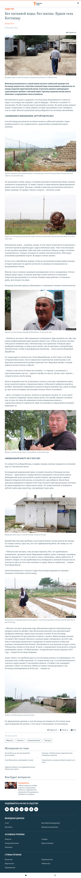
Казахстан (9, 859)
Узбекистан (45, 863)
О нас (7, 823)
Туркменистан (23, 783)
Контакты (8, 827)
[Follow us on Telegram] (22, 809)
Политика (8, 847)
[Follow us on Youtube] (7, 809)
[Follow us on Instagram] (12, 809)
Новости (8, 839)
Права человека (47, 843)
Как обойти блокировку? (50, 823)
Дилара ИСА (9, 24)
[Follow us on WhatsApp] (26, 809)
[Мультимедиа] (26, 875)
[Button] (71, 32)
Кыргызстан (9, 863)
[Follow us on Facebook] (17, 809)
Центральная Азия (12, 843)
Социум (44, 839)
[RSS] (36, 809)
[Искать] (55, 875)
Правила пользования (49, 827)
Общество (9, 9)
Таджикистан (10, 867)
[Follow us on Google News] (31, 809)
